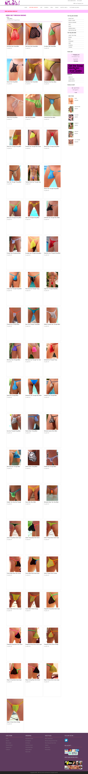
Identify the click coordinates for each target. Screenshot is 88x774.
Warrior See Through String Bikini (51, 188)
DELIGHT (76, 131)
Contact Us (8, 749)
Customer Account (29, 745)
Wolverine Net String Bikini (13, 46)
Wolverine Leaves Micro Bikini (50, 431)
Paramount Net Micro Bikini (50, 82)
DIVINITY (76, 123)
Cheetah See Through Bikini (13, 324)
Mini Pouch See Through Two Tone (33, 359)
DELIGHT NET (77, 106)
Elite (69, 39)
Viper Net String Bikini (30, 117)
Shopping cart (76, 54)
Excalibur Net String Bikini (50, 46)
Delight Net (71, 18)
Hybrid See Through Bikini (12, 395)
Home (8, 17)
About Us (70, 77)
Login (76, 92)
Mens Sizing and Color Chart (50, 743)
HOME (26, 7)
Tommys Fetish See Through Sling (33, 182)
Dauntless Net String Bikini (31, 82)
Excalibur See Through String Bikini (33, 253)
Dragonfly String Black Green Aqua (52, 608)
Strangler (70, 41)
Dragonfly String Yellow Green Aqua (33, 644)
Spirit (69, 43)
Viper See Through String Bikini (32, 217)
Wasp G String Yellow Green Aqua (51, 680)
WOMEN (46, 7)
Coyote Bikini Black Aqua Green (32, 573)
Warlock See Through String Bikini (51, 146)
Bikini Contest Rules (49, 738)
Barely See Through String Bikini (14, 217)
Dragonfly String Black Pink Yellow (14, 644)
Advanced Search (9, 745)
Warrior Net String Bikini (12, 82)
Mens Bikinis (9, 18)
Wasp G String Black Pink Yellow (32, 680)
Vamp (69, 24)
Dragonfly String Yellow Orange (51, 644)
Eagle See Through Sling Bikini (51, 288)
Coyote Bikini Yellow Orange (31, 608)
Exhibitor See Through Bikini (50, 395)
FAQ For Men (27, 751)
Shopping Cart (8, 747)
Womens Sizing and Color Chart (51, 740)
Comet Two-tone (72, 35)
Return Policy (47, 747)
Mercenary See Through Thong (32, 288)
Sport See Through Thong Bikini (32, 324)
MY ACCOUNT (79, 0)
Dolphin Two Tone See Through (14, 502)
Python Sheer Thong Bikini (31, 431)
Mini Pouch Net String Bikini (31, 46)
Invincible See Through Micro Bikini (52, 217)
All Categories (28, 740)
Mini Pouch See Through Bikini (13, 359)
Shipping (46, 745)
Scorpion (70, 45)
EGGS (76, 98)
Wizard (70, 37)
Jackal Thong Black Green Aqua (14, 537)
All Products (27, 743)
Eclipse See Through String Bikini (14, 288)
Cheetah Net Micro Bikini (49, 117)
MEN (51, 7)
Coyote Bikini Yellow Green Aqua (14, 608)
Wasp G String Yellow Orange (13, 722)
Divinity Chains (71, 20)
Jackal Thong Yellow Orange (50, 573)
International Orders (29, 738)
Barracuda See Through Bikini (13, 466)
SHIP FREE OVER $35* (33, 7)
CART (41, 7)
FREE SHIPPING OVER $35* (11, 11)
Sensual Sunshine (72, 22)
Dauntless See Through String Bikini (52, 253)
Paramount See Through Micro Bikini (33, 395)
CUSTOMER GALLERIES (74, 7)
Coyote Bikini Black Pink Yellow (14, 573)
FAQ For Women (28, 749)
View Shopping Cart (79, 3)
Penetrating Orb (72, 30)
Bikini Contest (71, 81)
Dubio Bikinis (42, 772)
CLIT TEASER (77, 139)
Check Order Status (29, 747)
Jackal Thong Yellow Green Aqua (51, 537)
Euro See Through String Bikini (13, 431)
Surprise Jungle (71, 28)
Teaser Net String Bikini (12, 117)
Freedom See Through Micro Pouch (33, 146)
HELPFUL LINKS (63, 7)
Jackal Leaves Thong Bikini (31, 466)
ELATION (76, 115)
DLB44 (69, 26)
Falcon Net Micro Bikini (30, 502)
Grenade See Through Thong (50, 359)
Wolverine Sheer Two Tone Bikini (51, 502)
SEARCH (56, 7)
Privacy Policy (47, 749)
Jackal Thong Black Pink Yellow (32, 537)
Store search (71, 79)
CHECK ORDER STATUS (72, 0)
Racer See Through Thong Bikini (14, 182)
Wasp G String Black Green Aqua (14, 680)
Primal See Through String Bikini (14, 146)
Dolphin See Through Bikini (50, 466)
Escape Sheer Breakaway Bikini (14, 253)
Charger (70, 47)
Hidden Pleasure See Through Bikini (52, 324)
